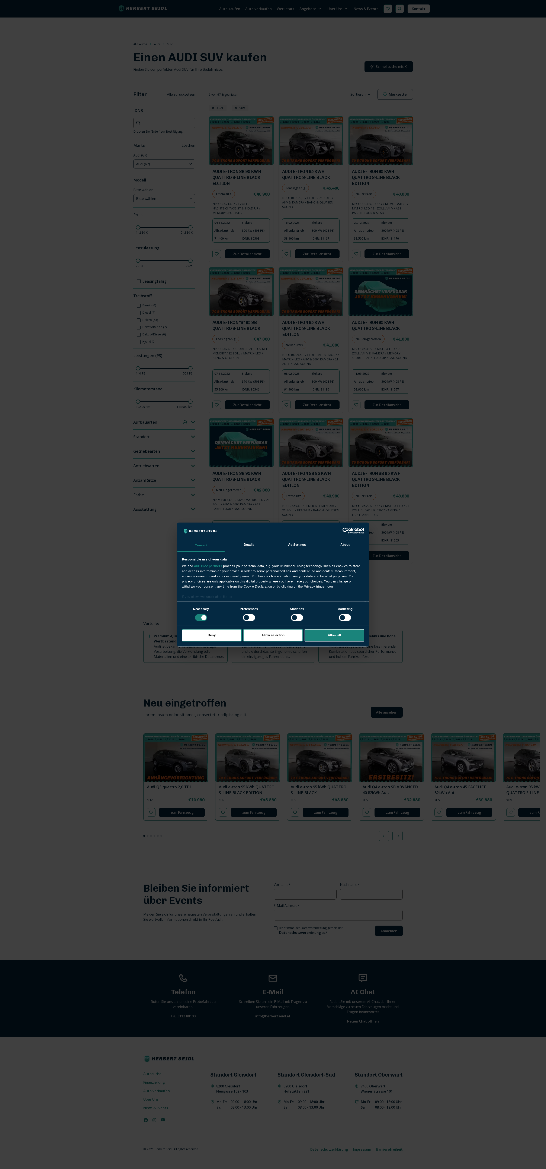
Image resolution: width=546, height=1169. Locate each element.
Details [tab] (249, 545)
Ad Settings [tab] (297, 545)
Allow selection (273, 635)
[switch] (249, 617)
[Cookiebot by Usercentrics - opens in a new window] (345, 530)
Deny (211, 635)
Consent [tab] (201, 545)
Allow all (334, 635)
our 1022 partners (208, 566)
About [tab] (345, 545)
